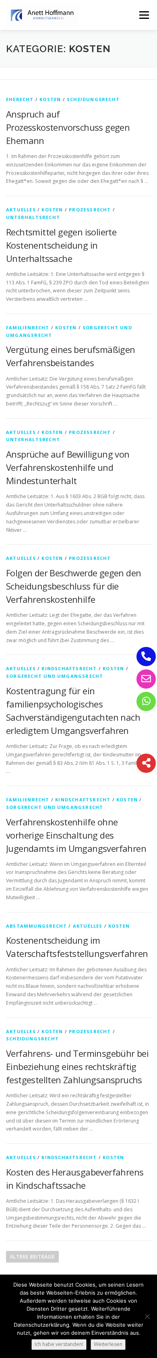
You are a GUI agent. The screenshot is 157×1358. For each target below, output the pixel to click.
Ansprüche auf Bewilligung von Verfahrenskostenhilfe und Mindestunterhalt (68, 467)
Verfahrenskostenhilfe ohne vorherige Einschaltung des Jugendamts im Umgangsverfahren (76, 835)
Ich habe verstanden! (59, 1344)
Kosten (50, 99)
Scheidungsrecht (93, 99)
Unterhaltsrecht (33, 217)
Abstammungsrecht (36, 926)
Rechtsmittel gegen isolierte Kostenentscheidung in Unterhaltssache (61, 245)
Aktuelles (21, 210)
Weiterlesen (108, 1344)
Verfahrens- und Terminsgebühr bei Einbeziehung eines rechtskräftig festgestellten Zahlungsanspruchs (77, 1066)
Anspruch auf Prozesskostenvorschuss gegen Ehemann (68, 127)
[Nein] (147, 1316)
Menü (143, 15)
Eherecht (20, 99)
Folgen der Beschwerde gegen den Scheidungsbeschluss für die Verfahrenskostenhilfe (73, 586)
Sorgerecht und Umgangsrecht (54, 676)
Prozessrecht (90, 210)
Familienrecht (28, 327)
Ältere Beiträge (32, 1256)
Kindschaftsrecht (69, 668)
